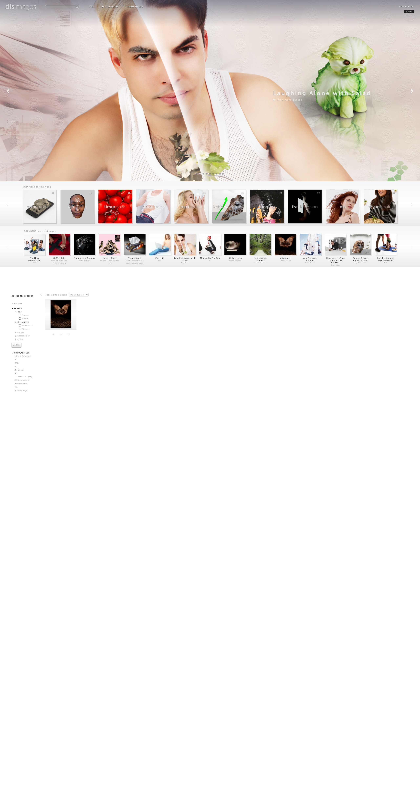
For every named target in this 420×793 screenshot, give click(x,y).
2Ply (17, 363)
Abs (16, 387)
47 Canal (19, 370)
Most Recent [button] (77, 295)
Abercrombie (21, 384)
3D (16, 366)
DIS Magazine (110, 7)
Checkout (404, 6)
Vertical (25, 329)
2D (16, 360)
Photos (25, 315)
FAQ (91, 7)
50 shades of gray (23, 377)
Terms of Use (135, 7)
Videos (25, 319)
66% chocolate (22, 380)
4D (16, 373)
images (20, 6)
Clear (16, 345)
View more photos (288, 99)
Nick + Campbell (23, 356)
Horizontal (27, 326)
